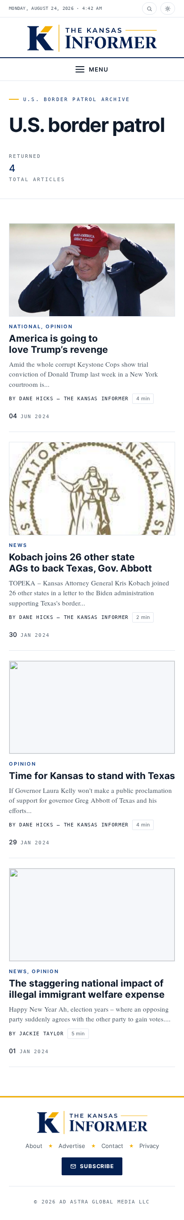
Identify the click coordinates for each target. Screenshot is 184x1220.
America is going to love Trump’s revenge (58, 344)
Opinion (59, 326)
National (25, 326)
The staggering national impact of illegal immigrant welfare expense (87, 989)
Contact (112, 1145)
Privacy (149, 1145)
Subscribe (97, 1166)
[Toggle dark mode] (167, 8)
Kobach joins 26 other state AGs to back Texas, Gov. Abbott (80, 562)
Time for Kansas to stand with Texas (92, 775)
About (33, 1145)
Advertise (72, 1145)
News (18, 545)
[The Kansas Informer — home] (92, 38)
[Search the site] (149, 8)
